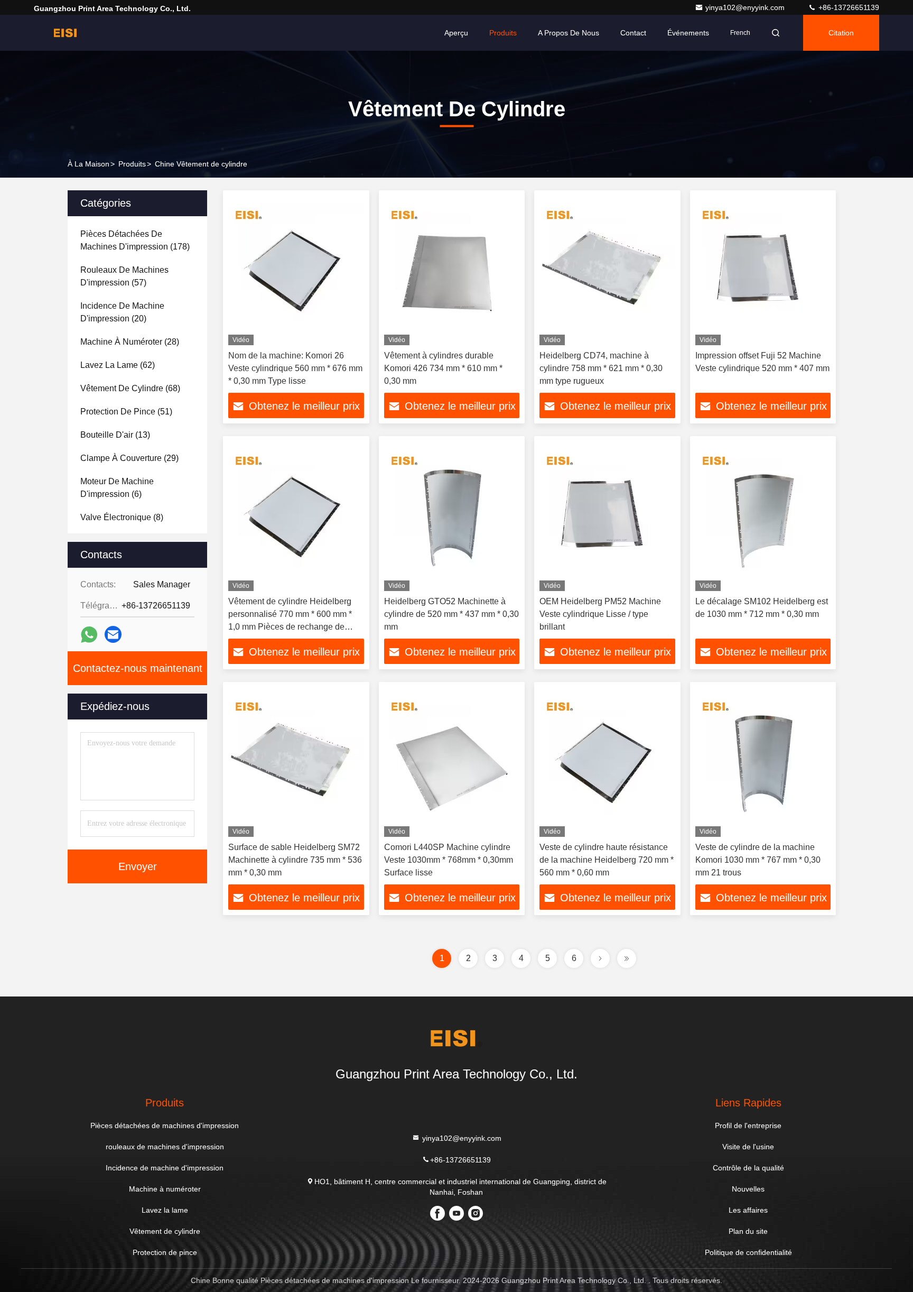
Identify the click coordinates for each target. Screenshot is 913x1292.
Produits (503, 33)
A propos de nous (568, 33)
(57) (124, 276)
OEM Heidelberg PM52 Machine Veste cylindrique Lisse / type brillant (600, 614)
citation (841, 33)
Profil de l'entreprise (748, 1125)
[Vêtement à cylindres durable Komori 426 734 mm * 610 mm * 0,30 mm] (452, 270)
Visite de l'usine (748, 1146)
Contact (633, 33)
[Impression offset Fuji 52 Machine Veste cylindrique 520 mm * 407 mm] (763, 270)
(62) (117, 365)
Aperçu (456, 33)
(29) (129, 458)
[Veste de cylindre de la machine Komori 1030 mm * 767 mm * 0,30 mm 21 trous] (763, 762)
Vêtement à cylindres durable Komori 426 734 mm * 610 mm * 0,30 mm (443, 368)
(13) (115, 434)
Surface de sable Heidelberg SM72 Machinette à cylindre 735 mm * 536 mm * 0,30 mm (295, 860)
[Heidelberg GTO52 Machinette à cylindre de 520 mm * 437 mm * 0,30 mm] (452, 516)
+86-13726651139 (847, 7)
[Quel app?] (89, 634)
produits (132, 164)
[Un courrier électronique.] (113, 634)
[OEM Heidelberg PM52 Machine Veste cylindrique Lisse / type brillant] (607, 516)
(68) (130, 388)
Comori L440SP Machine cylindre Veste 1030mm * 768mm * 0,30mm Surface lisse (448, 860)
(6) (117, 488)
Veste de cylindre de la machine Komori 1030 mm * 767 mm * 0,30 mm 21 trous (758, 860)
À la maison (88, 164)
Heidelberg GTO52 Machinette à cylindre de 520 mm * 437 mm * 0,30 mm (451, 614)
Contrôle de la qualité (748, 1168)
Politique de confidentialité (748, 1252)
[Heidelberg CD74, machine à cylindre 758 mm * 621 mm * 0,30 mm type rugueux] (607, 270)
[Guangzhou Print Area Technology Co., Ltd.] (67, 32)
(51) (126, 411)
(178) (135, 240)
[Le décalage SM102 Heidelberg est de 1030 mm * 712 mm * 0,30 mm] (763, 516)
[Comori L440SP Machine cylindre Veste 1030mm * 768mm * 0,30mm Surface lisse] (452, 762)
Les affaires (748, 1210)
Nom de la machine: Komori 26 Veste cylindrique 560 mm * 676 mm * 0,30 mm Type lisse (295, 368)
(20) (122, 312)
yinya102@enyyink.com (746, 7)
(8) (121, 517)
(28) (129, 341)
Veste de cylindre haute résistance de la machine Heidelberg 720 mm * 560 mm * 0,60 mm (606, 860)
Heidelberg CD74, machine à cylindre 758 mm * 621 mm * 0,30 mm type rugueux (601, 368)
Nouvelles (748, 1189)
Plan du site (748, 1231)
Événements (688, 33)
